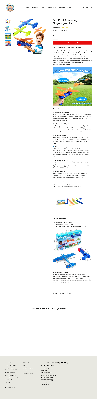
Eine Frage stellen (59, 287)
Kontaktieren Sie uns (65, 7)
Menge (55, 35)
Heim (27, 7)
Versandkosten (64, 30)
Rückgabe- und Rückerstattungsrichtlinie (11, 369)
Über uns (7, 382)
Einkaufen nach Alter (38, 7)
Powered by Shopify (48, 394)
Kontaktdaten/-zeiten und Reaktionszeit (11, 378)
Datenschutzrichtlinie (10, 365)
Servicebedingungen (10, 372)
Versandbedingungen (10, 375)
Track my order (52, 7)
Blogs (6, 385)
